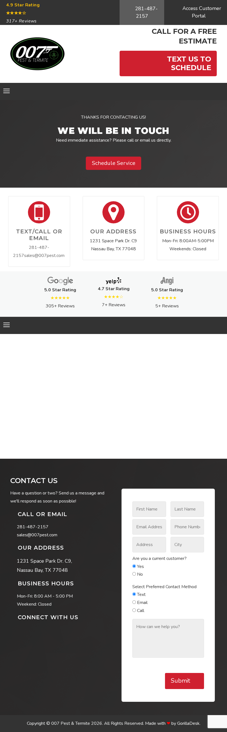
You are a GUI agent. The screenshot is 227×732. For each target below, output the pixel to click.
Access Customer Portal (201, 12)
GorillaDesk (188, 723)
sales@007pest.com (44, 255)
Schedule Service (113, 163)
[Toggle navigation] (6, 91)
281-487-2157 (146, 12)
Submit (181, 681)
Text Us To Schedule (188, 63)
